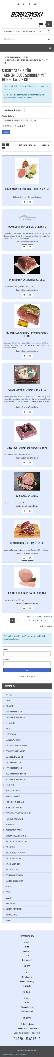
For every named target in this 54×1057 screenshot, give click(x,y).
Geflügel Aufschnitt (13, 739)
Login (5, 649)
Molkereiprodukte (13, 796)
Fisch (8, 728)
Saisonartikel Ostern (14, 830)
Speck (8, 892)
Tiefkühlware (11, 903)
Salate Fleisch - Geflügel (15, 852)
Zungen (8, 920)
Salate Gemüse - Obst (14, 858)
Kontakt (27, 942)
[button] (24, 202)
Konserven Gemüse (13, 790)
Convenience (10, 722)
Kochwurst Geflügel (14, 768)
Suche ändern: (8, 116)
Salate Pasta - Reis (13, 863)
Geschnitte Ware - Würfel (16, 751)
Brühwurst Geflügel (14, 711)
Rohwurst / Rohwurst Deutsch (30, 197)
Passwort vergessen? (27, 676)
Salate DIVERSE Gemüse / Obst (17, 841)
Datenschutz (27, 960)
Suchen (6, 132)
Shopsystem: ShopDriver (7, 1054)
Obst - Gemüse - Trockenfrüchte (18, 813)
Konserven (10, 785)
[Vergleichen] (30, 202)
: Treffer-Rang (28, 144)
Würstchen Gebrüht (13, 909)
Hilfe (27, 947)
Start (26, 57)
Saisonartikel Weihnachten (16, 835)
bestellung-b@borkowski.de (29, 1033)
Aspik (8, 700)
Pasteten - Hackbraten (14, 818)
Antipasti (9, 694)
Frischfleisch (11, 734)
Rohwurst (10, 824)
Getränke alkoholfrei (14, 756)
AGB (27, 956)
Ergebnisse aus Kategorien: (13, 109)
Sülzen (8, 897)
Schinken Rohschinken (30, 242)
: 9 (45, 144)
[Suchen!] (48, 31)
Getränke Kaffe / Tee (13, 762)
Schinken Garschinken (30, 506)
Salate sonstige (12, 869)
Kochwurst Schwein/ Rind (16, 779)
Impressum (27, 951)
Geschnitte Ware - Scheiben (16, 745)
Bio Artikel (10, 706)
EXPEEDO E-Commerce (21, 1054)
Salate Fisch (10, 847)
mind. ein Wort (22, 126)
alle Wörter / (9, 126)
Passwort (6, 659)
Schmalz (9, 886)
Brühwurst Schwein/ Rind (16, 717)
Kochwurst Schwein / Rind (16, 773)
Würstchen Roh (12, 914)
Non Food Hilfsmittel (14, 807)
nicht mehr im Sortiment (15, 801)
